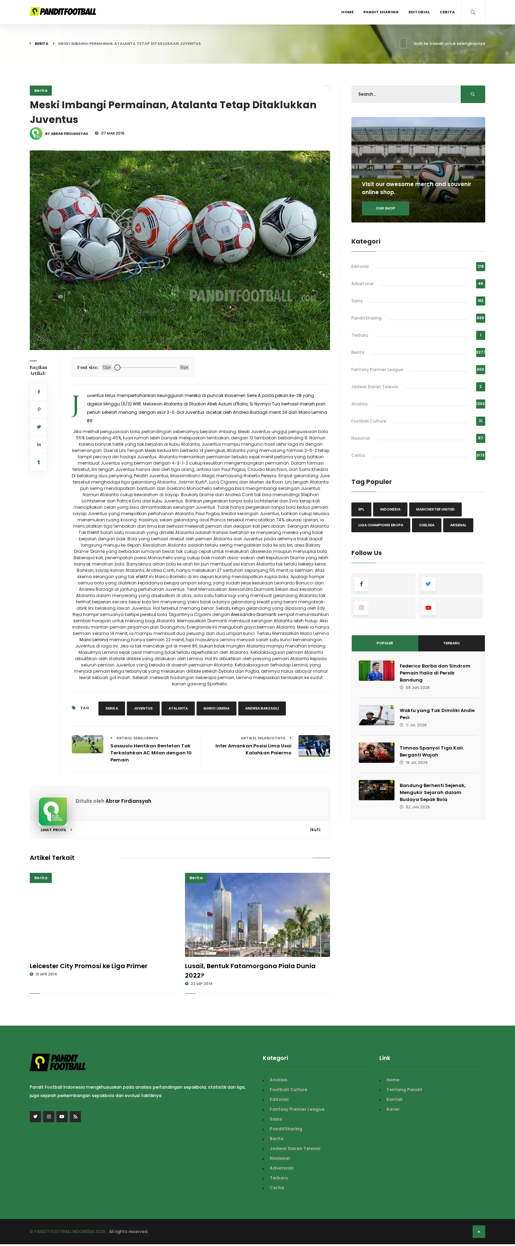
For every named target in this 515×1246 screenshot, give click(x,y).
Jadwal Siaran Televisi (374, 387)
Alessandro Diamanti (254, 614)
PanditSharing (366, 318)
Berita (41, 43)
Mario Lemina (94, 640)
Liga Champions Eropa (380, 525)
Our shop (385, 208)
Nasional (360, 438)
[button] (41, 340)
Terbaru (359, 335)
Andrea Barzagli (262, 708)
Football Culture (368, 421)
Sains (357, 301)
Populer (385, 643)
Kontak (394, 1099)
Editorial (419, 12)
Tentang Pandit (404, 1090)
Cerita (447, 12)
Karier (393, 1109)
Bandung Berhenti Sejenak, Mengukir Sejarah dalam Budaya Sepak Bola (433, 792)
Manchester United (435, 509)
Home (347, 12)
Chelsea (426, 525)
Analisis (359, 404)
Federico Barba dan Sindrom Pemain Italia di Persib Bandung (435, 673)
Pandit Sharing (381, 12)
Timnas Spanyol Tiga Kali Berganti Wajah (431, 751)
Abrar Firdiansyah (128, 801)
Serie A (111, 708)
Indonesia (390, 509)
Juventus (143, 708)
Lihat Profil (54, 830)
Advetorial (362, 284)
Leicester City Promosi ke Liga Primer (88, 965)
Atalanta (178, 708)
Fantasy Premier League (377, 369)
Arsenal (458, 525)
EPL (361, 509)
